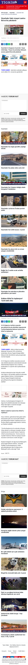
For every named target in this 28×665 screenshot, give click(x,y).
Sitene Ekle (13, 653)
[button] (20, 44)
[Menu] (25, 2)
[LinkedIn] (7, 44)
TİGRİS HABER (5, 349)
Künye (9, 651)
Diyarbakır (12, 12)
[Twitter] (4, 44)
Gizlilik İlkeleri (21, 651)
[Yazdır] (12, 44)
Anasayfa (5, 12)
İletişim (15, 651)
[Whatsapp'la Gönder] (9, 44)
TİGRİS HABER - (6, 70)
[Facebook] (2, 44)
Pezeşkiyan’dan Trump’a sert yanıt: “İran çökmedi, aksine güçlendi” (16, 7)
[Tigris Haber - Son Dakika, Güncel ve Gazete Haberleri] (9, 2)
